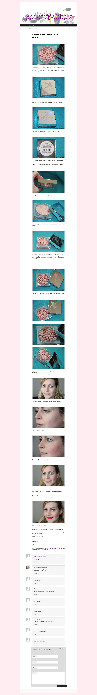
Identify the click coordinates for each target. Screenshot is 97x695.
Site (33, 667)
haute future (60, 548)
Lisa (39, 549)
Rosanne (35, 556)
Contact (34, 25)
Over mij (30, 25)
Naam (34, 656)
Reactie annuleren (62, 648)
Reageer (35, 561)
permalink (46, 549)
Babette (35, 588)
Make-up (42, 548)
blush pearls (52, 548)
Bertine (35, 567)
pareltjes (35, 549)
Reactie (34, 672)
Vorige (66, 28)
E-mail (34, 662)
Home (26, 25)
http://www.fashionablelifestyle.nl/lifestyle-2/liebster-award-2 (44, 591)
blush (48, 548)
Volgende (70, 28)
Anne (50, 650)
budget (55, 548)
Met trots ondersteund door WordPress (48, 691)
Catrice (33, 254)
